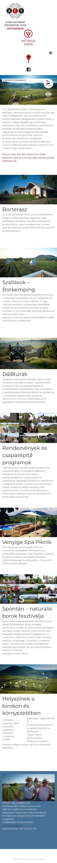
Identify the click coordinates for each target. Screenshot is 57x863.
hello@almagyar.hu (12, 825)
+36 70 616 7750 (19, 859)
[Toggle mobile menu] (50, 52)
